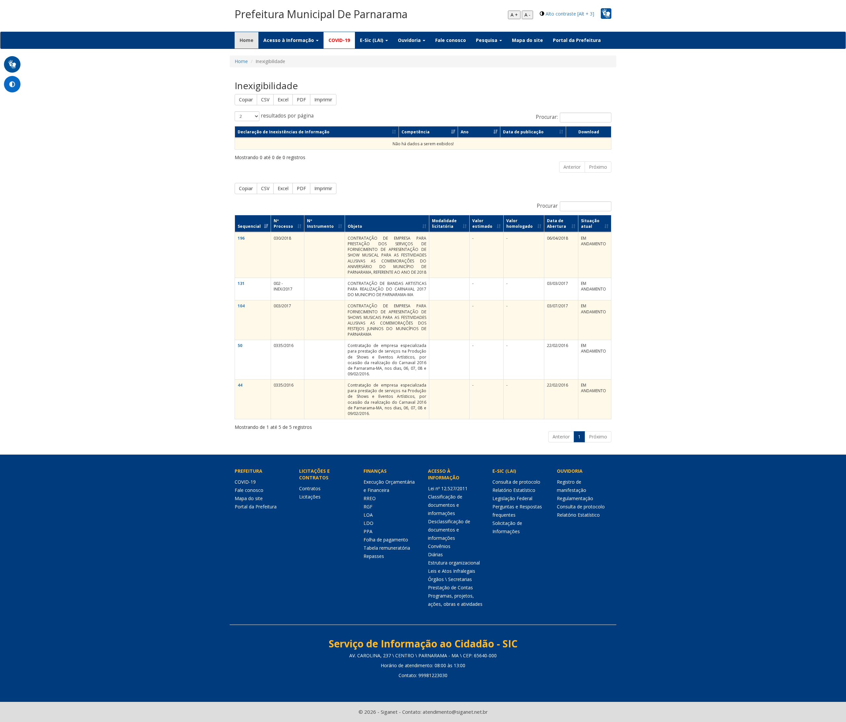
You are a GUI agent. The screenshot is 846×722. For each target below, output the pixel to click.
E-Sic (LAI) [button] (372, 40)
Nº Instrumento (320, 223)
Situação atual (590, 223)
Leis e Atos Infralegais (451, 571)
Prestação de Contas (450, 587)
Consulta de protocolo (516, 482)
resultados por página (286, 115)
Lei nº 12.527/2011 (448, 488)
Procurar (547, 205)
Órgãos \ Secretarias (450, 579)
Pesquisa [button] (487, 40)
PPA (368, 531)
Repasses (374, 556)
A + (514, 15)
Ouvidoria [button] (410, 40)
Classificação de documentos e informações (445, 505)
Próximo (598, 167)
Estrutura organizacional (454, 563)
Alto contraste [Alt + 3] (570, 14)
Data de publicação (523, 132)
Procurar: (547, 117)
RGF (368, 506)
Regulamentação (575, 498)
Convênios (439, 546)
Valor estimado (482, 223)
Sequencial (249, 226)
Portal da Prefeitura (577, 40)
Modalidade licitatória (444, 223)
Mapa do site (527, 40)
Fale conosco (450, 40)
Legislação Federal (512, 498)
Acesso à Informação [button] (289, 40)
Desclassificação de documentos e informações (449, 529)
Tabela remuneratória (387, 548)
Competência (416, 132)
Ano (465, 132)
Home (249, 40)
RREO (370, 498)
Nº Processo (283, 223)
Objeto (355, 226)
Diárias (435, 554)
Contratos (310, 488)
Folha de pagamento (386, 539)
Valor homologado (519, 223)
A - (527, 15)
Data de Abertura (556, 223)
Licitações (310, 497)
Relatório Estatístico (513, 490)
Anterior (572, 167)
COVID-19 (339, 40)
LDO (368, 523)
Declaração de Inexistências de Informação (283, 132)
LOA (368, 515)
